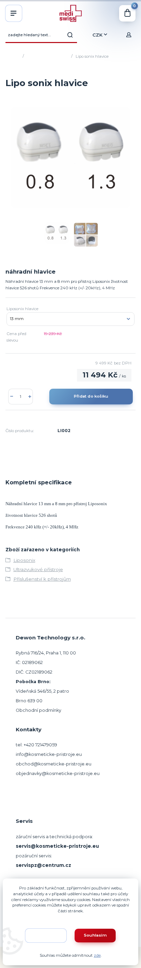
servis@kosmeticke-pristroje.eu (57, 846)
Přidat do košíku (91, 396)
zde (97, 955)
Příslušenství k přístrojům (42, 579)
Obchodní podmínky (38, 710)
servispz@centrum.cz (43, 865)
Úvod (15, 56)
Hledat (70, 35)
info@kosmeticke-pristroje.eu (49, 754)
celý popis (125, 288)
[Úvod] (70, 13)
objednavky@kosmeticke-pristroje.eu (58, 773)
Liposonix (24, 560)
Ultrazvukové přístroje (47, 56)
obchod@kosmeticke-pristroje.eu (53, 763)
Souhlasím (95, 935)
